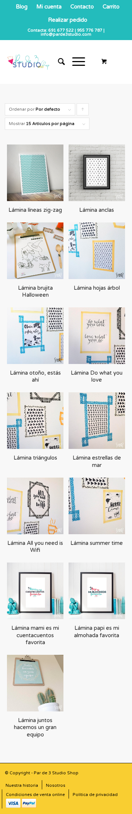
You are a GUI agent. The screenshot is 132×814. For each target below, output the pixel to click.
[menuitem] (22, 6)
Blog (21, 6)
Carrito (111, 6)
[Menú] (75, 61)
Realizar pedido (67, 20)
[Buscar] (58, 61)
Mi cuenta (49, 6)
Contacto (82, 6)
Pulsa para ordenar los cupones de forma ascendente (83, 111)
